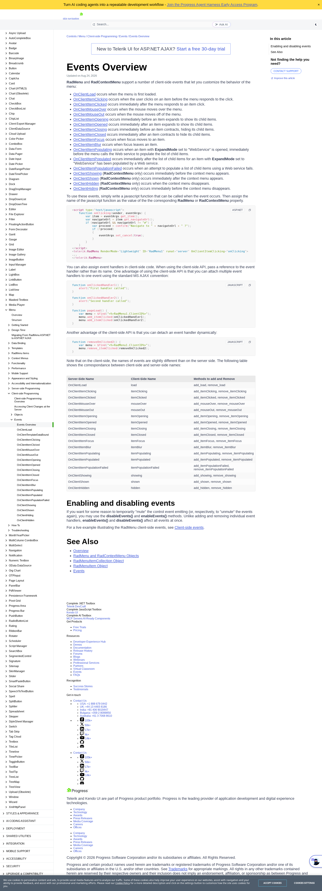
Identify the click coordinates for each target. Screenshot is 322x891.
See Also (82, 541)
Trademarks (177, 869)
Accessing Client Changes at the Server (32, 408)
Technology (80, 812)
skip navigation (71, 18)
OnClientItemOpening (29, 459)
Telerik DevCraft (76, 606)
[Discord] (82, 747)
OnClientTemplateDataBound (33, 434)
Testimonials (80, 689)
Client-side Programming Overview (27, 400)
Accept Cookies (272, 882)
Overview (17, 314)
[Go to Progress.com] (77, 792)
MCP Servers (75, 618)
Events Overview (26, 424)
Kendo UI (72, 612)
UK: (93, 706)
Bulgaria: (95, 712)
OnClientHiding (25, 515)
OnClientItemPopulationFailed (33, 500)
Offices (77, 827)
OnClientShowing (26, 505)
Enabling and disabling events (121, 503)
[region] (161, 883)
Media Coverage (83, 821)
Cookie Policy (122, 883)
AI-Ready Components (96, 618)
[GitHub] (82, 743)
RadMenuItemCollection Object (98, 561)
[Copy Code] (249, 210)
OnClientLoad (24, 429)
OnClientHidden (25, 520)
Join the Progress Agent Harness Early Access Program (212, 5)
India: (94, 709)
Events (123, 36)
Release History (82, 650)
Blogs (76, 656)
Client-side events (189, 527)
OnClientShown (25, 510)
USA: (93, 703)
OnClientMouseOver (28, 449)
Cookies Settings (304, 882)
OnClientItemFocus (27, 480)
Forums (77, 653)
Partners (78, 665)
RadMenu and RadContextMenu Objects (106, 556)
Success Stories (83, 686)
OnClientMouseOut (27, 454)
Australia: (96, 715)
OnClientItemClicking (28, 439)
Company (79, 809)
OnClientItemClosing (28, 469)
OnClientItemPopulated (29, 495)
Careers (78, 824)
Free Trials (79, 627)
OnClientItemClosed (28, 475)
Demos (77, 644)
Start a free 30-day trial (201, 48)
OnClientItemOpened (28, 464)
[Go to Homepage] (81, 18)
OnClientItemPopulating (30, 490)
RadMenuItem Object (90, 566)
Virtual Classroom (84, 668)
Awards (77, 815)
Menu (82, 36)
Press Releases (82, 818)
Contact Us (80, 700)
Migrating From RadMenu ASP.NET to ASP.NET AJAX (31, 336)
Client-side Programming (102, 36)
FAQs (76, 674)
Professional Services (86, 662)
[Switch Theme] (316, 24)
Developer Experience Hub (89, 641)
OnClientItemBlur (26, 485)
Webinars (79, 659)
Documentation (82, 647)
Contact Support (286, 71)
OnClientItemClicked (28, 444)
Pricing (77, 630)
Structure (17, 320)
